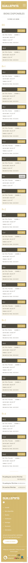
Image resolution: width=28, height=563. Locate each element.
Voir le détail (21, 31)
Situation (7, 515)
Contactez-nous (10, 541)
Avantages (7, 522)
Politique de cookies (20, 549)
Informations (8, 530)
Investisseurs (8, 519)
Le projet (7, 507)
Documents (7, 526)
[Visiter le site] (18, 555)
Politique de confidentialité (9, 549)
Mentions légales (14, 551)
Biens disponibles (9, 511)
